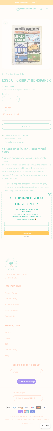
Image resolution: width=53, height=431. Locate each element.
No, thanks (26, 236)
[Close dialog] (49, 194)
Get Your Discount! (26, 233)
